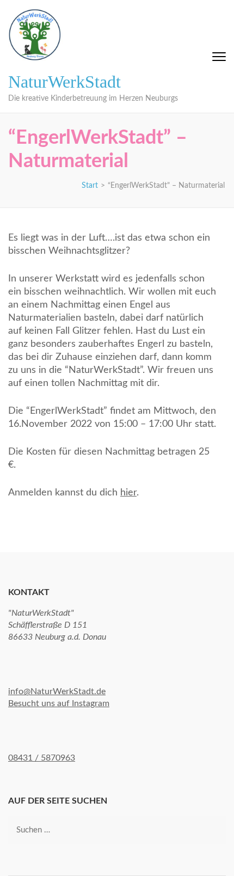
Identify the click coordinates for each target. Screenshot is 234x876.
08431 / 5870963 (41, 758)
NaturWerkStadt (64, 81)
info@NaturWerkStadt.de (57, 691)
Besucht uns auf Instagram (58, 703)
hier (128, 493)
